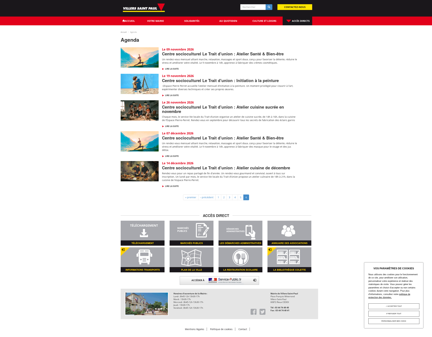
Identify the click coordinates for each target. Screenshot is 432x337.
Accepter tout (394, 306)
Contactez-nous (295, 7)
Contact (242, 329)
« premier (190, 197)
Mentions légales (194, 329)
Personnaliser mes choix (393, 321)
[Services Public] (219, 280)
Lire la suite (172, 68)
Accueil (124, 32)
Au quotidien (228, 20)
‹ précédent (206, 197)
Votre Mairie (155, 20)
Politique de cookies (221, 329)
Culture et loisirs (264, 20)
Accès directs (300, 20)
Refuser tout (394, 314)
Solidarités (191, 20)
